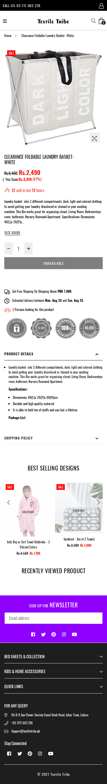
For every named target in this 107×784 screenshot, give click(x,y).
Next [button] (98, 502)
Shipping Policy (18, 438)
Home (7, 35)
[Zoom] (95, 138)
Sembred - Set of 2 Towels (79, 539)
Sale (11, 53)
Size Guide (12, 232)
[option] (53, 97)
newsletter (53, 604)
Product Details (18, 353)
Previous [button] (8, 502)
